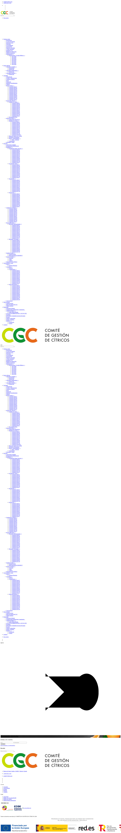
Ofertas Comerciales (10, 318)
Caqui (10, 259)
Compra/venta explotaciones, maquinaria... (15, 309)
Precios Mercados (11, 222)
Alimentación (9, 76)
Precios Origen (10, 85)
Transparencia (10, 54)
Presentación (9, 40)
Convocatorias (9, 300)
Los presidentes (9, 45)
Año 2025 (14, 58)
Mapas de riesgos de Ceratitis (15, 136)
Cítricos (10, 260)
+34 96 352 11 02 (7, 3)
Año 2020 (14, 64)
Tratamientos (12, 141)
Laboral (8, 84)
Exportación (11, 68)
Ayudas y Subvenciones (11, 78)
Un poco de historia (10, 41)
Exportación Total (13, 163)
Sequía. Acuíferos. (10, 319)
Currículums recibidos (11, 144)
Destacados (5, 307)
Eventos (8, 317)
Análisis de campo (14, 102)
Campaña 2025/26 (13, 88)
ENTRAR (3, 744)
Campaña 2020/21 (13, 94)
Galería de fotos (9, 303)
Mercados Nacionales (14, 239)
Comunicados (13, 269)
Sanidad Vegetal (10, 253)
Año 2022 (14, 61)
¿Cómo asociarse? (10, 49)
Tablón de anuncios (10, 53)
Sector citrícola (6, 65)
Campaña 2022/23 (13, 92)
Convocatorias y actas (8, 263)
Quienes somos (6, 39)
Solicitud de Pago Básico (11, 261)
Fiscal (7, 80)
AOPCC (11, 268)
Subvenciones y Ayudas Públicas (17, 55)
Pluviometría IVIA (13, 117)
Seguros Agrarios (10, 256)
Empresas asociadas (10, 48)
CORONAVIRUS (11, 311)
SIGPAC (9, 321)
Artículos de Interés (10, 308)
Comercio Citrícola (10, 79)
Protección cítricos (11, 118)
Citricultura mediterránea (12, 70)
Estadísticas (9, 147)
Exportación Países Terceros (16, 148)
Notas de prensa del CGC (12, 304)
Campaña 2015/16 (16, 299)
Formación (8, 81)
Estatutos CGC (9, 50)
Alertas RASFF (12, 254)
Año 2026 (14, 56)
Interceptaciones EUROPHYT (16, 255)
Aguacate (11, 258)
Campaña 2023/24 (13, 90)
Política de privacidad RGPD (9, 798)
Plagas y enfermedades (15, 138)
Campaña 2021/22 (13, 93)
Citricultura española (11, 66)
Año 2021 (14, 63)
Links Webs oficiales (13, 312)
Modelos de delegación (11, 51)
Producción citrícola (11, 100)
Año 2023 (14, 60)
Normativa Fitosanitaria (14, 137)
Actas (8, 264)
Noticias (5, 790)
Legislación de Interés (11, 207)
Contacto (5, 324)
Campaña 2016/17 (13, 99)
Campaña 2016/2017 (16, 134)
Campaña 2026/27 (13, 87)
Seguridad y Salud (10, 142)
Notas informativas (14, 284)
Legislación (11, 322)
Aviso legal (5, 796)
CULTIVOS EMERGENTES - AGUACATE (16, 313)
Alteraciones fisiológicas (14, 119)
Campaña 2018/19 (13, 97)
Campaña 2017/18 (13, 98)
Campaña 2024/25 (13, 89)
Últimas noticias (9, 305)
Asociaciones (9, 46)
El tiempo (8, 314)
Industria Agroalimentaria (11, 83)
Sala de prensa (6, 302)
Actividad (5, 75)
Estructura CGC (9, 42)
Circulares (9, 266)
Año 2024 (14, 59)
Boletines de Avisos (14, 120)
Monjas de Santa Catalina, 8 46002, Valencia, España (15, 771)
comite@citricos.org (7, 1)
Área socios (6, 18)
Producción (11, 69)
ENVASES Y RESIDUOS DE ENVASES (15, 316)
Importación (12, 178)
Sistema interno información (9, 800)
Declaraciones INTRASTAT (12, 146)
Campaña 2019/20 (13, 95)
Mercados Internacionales (15, 224)
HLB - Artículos (15, 139)
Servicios (5, 143)
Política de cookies (7, 799)
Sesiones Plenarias (13, 265)
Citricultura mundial (11, 73)
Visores (10, 323)
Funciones (8, 44)
